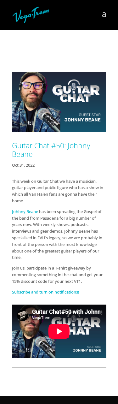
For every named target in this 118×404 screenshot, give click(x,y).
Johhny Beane (25, 211)
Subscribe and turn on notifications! (46, 292)
